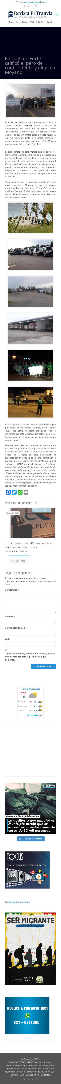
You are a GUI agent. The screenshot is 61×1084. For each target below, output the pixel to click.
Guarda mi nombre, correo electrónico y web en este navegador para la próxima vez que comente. (30, 656)
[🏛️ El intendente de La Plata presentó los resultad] (30, 808)
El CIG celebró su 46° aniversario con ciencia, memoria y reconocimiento (28, 547)
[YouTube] (32, 6)
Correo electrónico (16, 628)
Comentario (12, 590)
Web (7, 639)
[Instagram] (36, 6)
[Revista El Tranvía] (30, 14)
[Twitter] (28, 6)
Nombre (10, 616)
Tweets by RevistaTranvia (17, 902)
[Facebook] (24, 6)
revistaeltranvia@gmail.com (32, 2)
